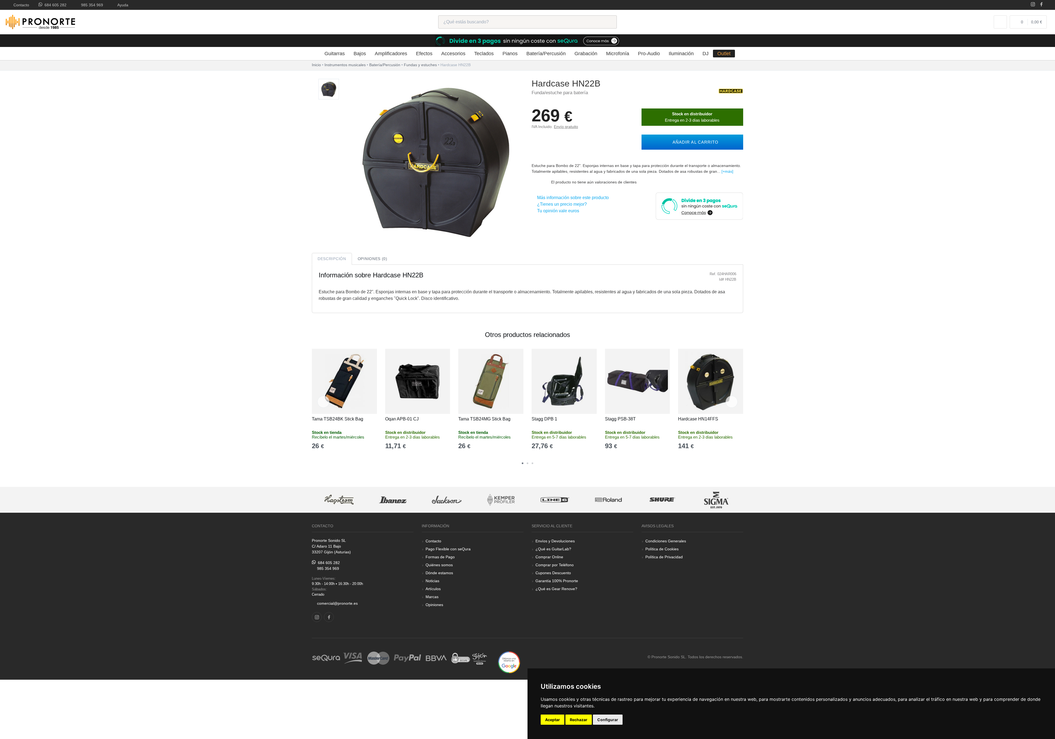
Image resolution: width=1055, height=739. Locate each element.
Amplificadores (391, 53)
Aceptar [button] (552, 719)
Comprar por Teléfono (554, 565)
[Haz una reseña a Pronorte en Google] (509, 662)
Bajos (360, 53)
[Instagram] (1033, 4)
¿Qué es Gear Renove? (556, 589)
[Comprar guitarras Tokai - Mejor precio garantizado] (716, 500)
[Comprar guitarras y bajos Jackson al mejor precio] (393, 500)
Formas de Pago (440, 557)
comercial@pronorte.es (337, 603)
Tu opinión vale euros (557, 210)
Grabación (585, 53)
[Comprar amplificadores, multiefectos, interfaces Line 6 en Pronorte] (501, 500)
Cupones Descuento (553, 573)
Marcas (432, 597)
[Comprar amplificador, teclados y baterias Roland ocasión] (554, 500)
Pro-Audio (649, 53)
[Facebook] (1041, 4)
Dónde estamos (439, 573)
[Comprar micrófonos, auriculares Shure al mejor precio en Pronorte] (608, 500)
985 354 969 (91, 5)
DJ (706, 53)
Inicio (316, 65)
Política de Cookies (662, 549)
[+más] (727, 171)
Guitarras (334, 53)
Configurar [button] (607, 719)
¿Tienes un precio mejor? (561, 204)
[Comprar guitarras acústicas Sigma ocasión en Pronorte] (662, 500)
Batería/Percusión (546, 53)
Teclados (484, 53)
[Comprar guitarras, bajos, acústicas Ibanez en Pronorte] (339, 500)
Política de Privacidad (664, 557)
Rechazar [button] (578, 719)
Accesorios (453, 53)
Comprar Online (549, 557)
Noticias (432, 581)
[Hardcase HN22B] (328, 89)
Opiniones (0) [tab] (372, 258)
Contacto (20, 5)
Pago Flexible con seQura (448, 549)
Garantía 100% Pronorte (556, 581)
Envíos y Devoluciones (555, 541)
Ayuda (121, 5)
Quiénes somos (439, 565)
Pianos (510, 53)
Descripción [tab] (332, 258)
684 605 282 (54, 5)
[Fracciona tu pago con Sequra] (699, 205)
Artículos (433, 589)
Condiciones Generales (665, 541)
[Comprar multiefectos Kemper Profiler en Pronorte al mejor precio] (447, 500)
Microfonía (617, 53)
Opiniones (434, 605)
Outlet (724, 53)
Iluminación (681, 53)
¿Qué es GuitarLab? (553, 549)
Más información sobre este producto (572, 197)
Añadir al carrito (694, 142)
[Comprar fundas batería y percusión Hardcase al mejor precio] (730, 90)
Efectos (424, 53)
